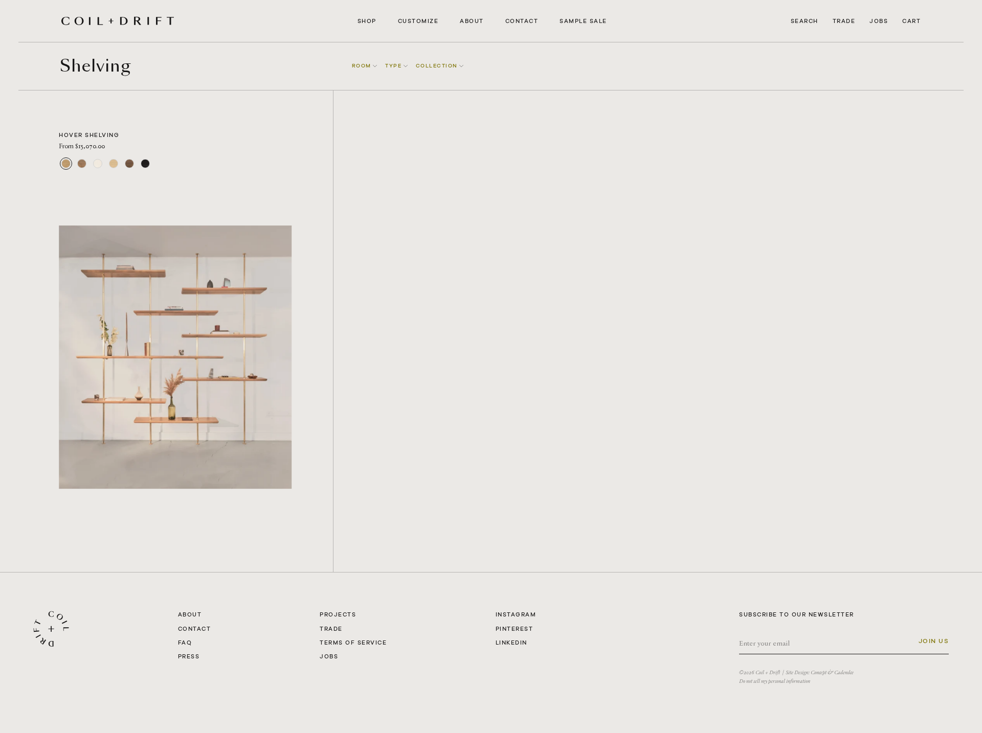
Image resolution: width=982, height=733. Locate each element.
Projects (338, 614)
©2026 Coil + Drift (759, 672)
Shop (367, 21)
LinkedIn (511, 642)
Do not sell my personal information (774, 681)
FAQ (185, 642)
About (472, 21)
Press (189, 656)
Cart (911, 21)
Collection (438, 65)
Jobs (878, 21)
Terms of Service (353, 642)
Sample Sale (583, 21)
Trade (844, 21)
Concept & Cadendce (832, 672)
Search (804, 21)
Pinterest (514, 629)
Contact (522, 21)
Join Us (934, 641)
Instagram (516, 614)
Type (394, 65)
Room (362, 65)
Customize (418, 21)
